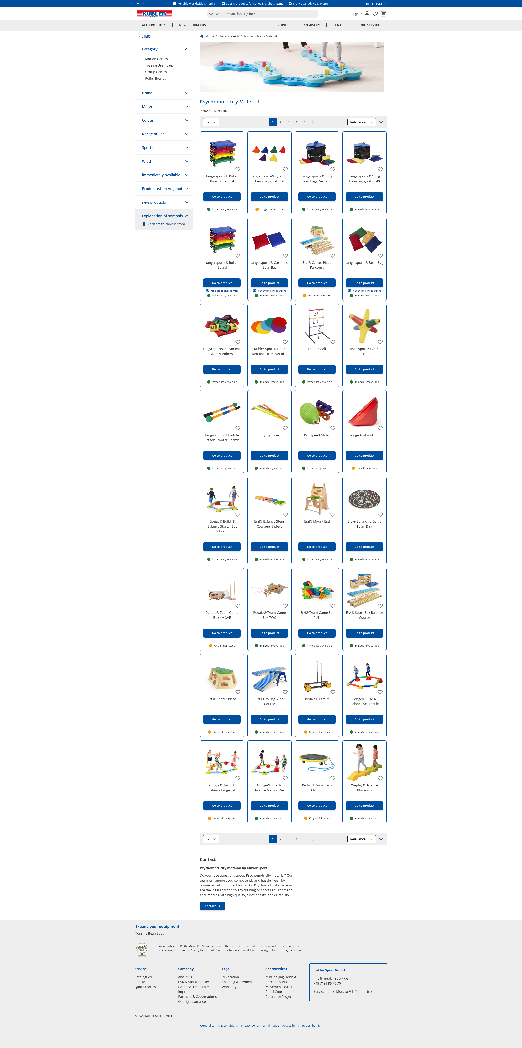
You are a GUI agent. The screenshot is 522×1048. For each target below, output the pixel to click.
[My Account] (367, 13)
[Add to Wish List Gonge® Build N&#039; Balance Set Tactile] (380, 692)
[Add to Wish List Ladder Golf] (333, 342)
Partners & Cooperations (197, 996)
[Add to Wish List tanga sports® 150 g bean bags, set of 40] (380, 169)
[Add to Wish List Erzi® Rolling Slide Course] (285, 692)
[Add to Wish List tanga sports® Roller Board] (238, 255)
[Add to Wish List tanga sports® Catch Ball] (380, 342)
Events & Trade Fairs (194, 987)
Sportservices (369, 25)
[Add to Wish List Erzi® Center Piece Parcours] (333, 255)
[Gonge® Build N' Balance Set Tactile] (364, 676)
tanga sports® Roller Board (222, 265)
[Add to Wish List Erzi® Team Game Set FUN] (333, 606)
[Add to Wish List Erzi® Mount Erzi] (333, 514)
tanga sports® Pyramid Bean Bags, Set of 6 (270, 178)
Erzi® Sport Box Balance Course (364, 615)
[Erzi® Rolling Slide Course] (269, 676)
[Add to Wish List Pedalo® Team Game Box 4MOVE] (238, 606)
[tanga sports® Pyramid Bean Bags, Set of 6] (269, 153)
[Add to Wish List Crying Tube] (285, 428)
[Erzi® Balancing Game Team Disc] (364, 498)
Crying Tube (269, 435)
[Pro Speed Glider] (317, 412)
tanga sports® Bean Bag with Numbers (222, 351)
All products (154, 25)
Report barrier (312, 1025)
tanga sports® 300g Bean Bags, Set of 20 (317, 178)
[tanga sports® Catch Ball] (364, 326)
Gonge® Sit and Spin (364, 435)
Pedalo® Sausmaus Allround (317, 787)
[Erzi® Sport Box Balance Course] (364, 590)
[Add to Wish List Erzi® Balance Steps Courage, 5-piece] (285, 514)
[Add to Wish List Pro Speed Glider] (333, 428)
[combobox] (262, 14)
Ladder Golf (317, 349)
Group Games (156, 72)
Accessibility (290, 1025)
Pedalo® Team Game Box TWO (269, 615)
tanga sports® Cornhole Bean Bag (269, 265)
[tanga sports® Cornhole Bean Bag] (269, 239)
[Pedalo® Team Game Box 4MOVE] (222, 590)
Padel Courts (275, 991)
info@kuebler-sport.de (331, 978)
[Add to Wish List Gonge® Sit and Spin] (380, 428)
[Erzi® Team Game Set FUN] (317, 590)
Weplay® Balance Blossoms (364, 787)
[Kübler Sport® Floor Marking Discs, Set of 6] (269, 326)
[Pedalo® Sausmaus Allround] (317, 762)
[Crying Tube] (269, 412)
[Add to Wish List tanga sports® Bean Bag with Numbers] (238, 342)
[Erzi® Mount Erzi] (317, 498)
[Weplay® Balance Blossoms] (364, 762)
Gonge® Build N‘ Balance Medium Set (269, 787)
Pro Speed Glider (317, 435)
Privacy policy (250, 1025)
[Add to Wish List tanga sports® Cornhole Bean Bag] (285, 255)
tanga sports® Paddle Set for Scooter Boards (222, 437)
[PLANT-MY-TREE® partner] (144, 949)
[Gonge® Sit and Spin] (364, 412)
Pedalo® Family (317, 699)
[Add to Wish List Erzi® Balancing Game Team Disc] (380, 514)
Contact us (212, 906)
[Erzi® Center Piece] (222, 676)
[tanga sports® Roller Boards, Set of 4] (222, 153)
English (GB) (373, 4)
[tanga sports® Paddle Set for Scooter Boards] (222, 412)
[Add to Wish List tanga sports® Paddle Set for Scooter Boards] (238, 428)
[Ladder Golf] (317, 326)
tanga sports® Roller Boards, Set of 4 (222, 178)
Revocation (230, 977)
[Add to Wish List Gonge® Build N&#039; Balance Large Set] (238, 778)
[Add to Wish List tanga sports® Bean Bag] (380, 255)
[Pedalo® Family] (317, 676)
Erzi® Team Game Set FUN (317, 615)
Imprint (184, 991)
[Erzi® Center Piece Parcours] (317, 239)
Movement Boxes (278, 987)
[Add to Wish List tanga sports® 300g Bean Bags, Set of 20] (333, 169)
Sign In (357, 14)
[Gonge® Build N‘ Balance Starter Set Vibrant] (222, 498)
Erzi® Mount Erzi (317, 521)
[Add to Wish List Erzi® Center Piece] (238, 692)
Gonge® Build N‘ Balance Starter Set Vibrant (222, 526)
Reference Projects (279, 996)
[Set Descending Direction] (380, 122)
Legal (338, 25)
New (183, 25)
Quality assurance (192, 1001)
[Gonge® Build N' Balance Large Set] (222, 762)
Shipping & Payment (237, 982)
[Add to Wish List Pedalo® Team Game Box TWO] (285, 606)
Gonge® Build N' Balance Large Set (222, 787)
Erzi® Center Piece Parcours (317, 265)
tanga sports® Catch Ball (364, 351)
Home (210, 36)
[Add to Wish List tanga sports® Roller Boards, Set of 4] (238, 169)
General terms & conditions (219, 1025)
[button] (164, 49)
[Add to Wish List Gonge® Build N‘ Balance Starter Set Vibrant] (238, 514)
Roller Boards (155, 78)
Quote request (146, 987)
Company (312, 25)
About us (185, 977)
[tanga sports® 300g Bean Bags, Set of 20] (317, 153)
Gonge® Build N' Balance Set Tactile (364, 701)
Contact (141, 982)
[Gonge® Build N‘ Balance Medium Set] (269, 762)
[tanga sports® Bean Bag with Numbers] (222, 326)
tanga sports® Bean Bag (364, 262)
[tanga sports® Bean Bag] (364, 239)
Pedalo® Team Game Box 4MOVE (222, 615)
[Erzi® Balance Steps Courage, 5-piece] (269, 498)
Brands (199, 25)
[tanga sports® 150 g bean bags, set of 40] (364, 153)
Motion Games (156, 59)
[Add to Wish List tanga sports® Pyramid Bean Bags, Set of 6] (285, 169)
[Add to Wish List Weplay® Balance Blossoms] (380, 778)
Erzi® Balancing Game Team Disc (365, 524)
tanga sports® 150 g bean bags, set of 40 (364, 178)
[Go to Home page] (154, 13)
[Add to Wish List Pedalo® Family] (333, 692)
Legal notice (271, 1025)
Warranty (229, 987)
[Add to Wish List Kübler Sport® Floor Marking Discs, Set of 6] (285, 342)
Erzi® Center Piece (222, 699)
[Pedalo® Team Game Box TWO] (269, 590)
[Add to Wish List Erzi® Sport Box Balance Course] (380, 606)
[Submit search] (210, 14)
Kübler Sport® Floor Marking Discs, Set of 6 (269, 351)
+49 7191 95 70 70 (327, 983)
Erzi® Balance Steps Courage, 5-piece (269, 524)
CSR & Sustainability (193, 982)
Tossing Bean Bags (159, 65)
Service (284, 25)
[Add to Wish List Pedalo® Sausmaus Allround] (333, 778)
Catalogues (143, 977)
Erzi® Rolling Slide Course (269, 701)
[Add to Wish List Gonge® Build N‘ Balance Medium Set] (285, 778)
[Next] (313, 122)
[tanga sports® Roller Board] (222, 239)
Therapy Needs (228, 36)
